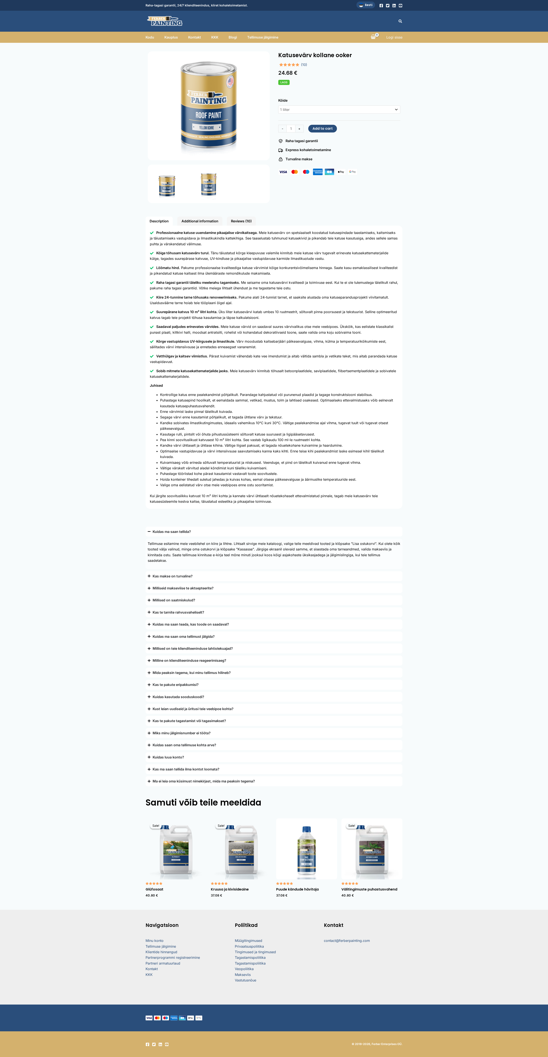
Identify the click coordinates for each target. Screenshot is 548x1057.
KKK (214, 37)
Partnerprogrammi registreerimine (173, 957)
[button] (400, 21)
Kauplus (171, 37)
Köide (282, 100)
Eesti (368, 5)
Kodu (150, 37)
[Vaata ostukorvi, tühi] (373, 37)
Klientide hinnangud (161, 952)
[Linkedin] (394, 5)
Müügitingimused (248, 940)
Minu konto (155, 940)
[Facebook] (381, 5)
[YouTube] (400, 5)
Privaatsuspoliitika (249, 946)
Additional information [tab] (200, 221)
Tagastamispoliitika (250, 957)
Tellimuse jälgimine (262, 37)
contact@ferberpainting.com (347, 940)
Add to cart (323, 128)
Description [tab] (159, 221)
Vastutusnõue (245, 980)
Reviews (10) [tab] (241, 221)
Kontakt (194, 37)
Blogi (233, 37)
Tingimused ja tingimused (255, 952)
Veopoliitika (244, 969)
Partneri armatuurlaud (163, 963)
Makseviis (243, 974)
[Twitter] (388, 5)
